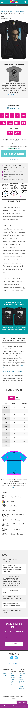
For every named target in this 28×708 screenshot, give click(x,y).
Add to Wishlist (14, 160)
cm (17, 398)
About (12, 675)
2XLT (17, 133)
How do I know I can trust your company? (11, 604)
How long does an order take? (12, 611)
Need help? (14, 487)
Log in (4, 672)
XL (17, 115)
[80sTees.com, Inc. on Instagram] (16, 658)
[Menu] (2, 2)
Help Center (22, 674)
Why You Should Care (14, 95)
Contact (13, 677)
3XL (3, 123)
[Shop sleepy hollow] (14, 81)
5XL (16, 123)
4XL (10, 123)
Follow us (14, 654)
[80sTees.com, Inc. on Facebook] (12, 658)
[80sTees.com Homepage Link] (14, 3)
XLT (10, 133)
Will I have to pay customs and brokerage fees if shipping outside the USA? (12, 568)
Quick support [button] (22, 702)
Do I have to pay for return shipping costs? (12, 598)
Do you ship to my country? (10, 560)
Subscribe (14, 643)
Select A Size (14, 154)
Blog (12, 674)
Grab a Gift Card (14, 664)
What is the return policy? (10, 591)
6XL (23, 123)
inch (11, 398)
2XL (23, 115)
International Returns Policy (12, 372)
